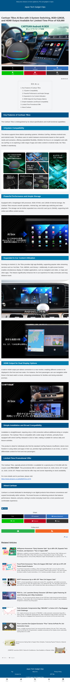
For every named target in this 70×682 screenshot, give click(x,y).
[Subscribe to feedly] (18, 531)
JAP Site (52, 674)
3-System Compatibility (31, 90)
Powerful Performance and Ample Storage (36, 93)
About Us (35, 671)
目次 (32, 84)
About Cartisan (26, 107)
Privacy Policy (58, 671)
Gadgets (5, 508)
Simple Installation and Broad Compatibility (35, 101)
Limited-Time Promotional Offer (31, 104)
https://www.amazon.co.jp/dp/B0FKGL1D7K (16, 479)
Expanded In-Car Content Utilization (35, 96)
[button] (57, 73)
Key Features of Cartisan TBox (31, 88)
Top (12, 671)
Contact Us (18, 674)
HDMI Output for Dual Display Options (35, 99)
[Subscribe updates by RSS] (52, 531)
